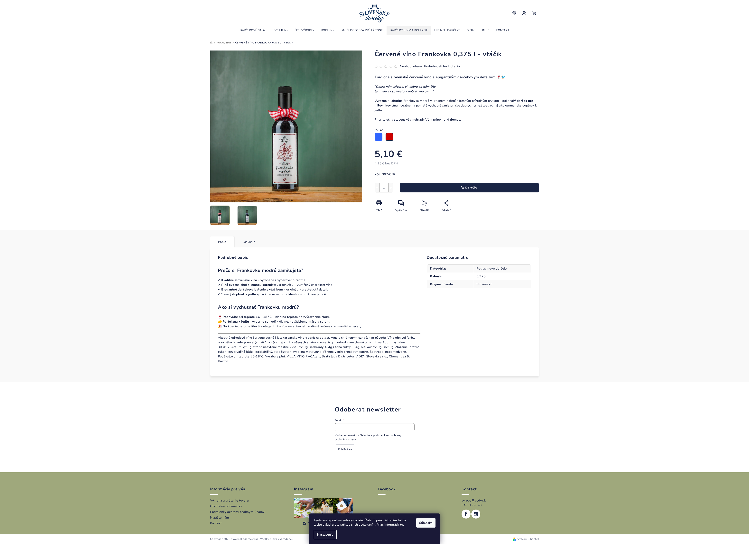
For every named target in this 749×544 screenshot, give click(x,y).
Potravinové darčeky (492, 268)
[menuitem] (252, 30)
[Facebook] (466, 514)
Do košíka (471, 187)
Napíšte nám (219, 517)
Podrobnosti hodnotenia (442, 66)
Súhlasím (426, 523)
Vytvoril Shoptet (528, 539)
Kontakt (216, 523)
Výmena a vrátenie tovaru (229, 500)
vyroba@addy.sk (474, 500)
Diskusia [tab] (249, 242)
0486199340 (472, 505)
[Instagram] (475, 514)
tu (401, 524)
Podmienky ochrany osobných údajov (237, 512)
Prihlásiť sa (345, 449)
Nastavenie (325, 534)
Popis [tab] (222, 242)
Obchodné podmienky (226, 506)
